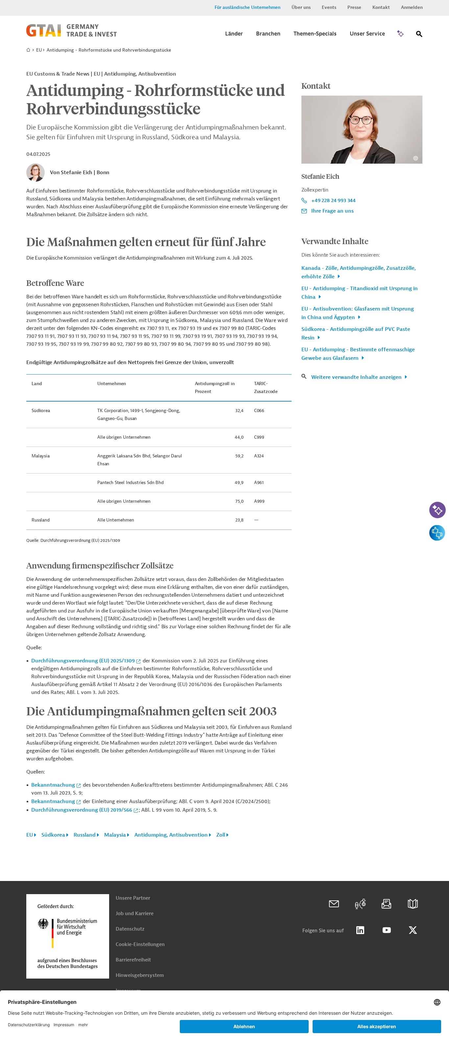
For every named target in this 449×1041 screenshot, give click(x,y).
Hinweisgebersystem (140, 975)
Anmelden (412, 7)
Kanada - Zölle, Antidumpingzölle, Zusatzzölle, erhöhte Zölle (358, 272)
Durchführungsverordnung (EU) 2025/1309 (83, 661)
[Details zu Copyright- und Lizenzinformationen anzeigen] (415, 158)
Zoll (220, 835)
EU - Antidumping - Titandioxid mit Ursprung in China (359, 292)
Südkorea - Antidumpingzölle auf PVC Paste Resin (355, 333)
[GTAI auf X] (413, 930)
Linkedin (360, 930)
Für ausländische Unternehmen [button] (247, 7)
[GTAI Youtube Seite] (386, 930)
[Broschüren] (413, 904)
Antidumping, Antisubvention (171, 835)
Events (329, 7)
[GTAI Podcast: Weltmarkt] (360, 904)
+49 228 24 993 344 (333, 200)
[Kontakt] (334, 904)
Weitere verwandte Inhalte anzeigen (357, 377)
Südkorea (53, 835)
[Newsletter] (386, 904)
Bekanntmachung (53, 785)
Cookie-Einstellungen (140, 944)
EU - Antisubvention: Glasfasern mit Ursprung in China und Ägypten (357, 313)
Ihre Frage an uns (332, 211)
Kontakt (381, 7)
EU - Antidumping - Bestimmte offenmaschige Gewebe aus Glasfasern (358, 353)
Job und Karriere (135, 914)
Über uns (301, 7)
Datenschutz (130, 929)
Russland (85, 835)
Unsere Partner (133, 898)
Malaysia (115, 835)
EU (39, 50)
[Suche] (419, 35)
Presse (354, 7)
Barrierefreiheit (133, 960)
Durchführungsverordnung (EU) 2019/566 (81, 810)
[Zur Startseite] (71, 35)
